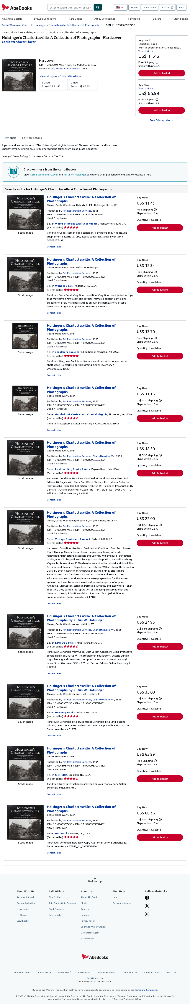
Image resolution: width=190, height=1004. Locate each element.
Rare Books (75, 18)
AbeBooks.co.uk (22, 972)
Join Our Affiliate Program (62, 903)
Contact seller (54, 246)
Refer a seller (55, 914)
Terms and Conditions (146, 989)
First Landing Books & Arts (72, 469)
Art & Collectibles (104, 18)
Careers (85, 909)
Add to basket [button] (161, 73)
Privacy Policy (88, 920)
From (51, 84)
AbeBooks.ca (130, 972)
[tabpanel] (67, 150)
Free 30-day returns (161, 120)
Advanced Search (12, 18)
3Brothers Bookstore (68, 351)
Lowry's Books (64, 642)
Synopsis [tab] (11, 138)
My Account (150, 7)
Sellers (157, 18)
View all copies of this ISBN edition (60, 76)
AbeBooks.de (44, 972)
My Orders (22, 914)
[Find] (98, 7)
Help (181, 7)
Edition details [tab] (32, 138)
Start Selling (180, 18)
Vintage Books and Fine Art (72, 539)
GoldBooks (62, 833)
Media (84, 903)
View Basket (23, 920)
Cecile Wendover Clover (44, 174)
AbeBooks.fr (64, 972)
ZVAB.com (171, 972)
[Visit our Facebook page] (147, 898)
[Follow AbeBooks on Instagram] (147, 914)
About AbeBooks (90, 897)
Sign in (134, 7)
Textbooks (134, 18)
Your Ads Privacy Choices (94, 926)
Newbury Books (65, 712)
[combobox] (70, 7)
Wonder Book (63, 285)
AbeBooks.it (84, 972)
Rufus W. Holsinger (75, 174)
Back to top (95, 881)
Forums (85, 914)
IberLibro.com (151, 972)
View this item (145, 51)
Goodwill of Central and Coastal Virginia (81, 414)
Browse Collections (45, 18)
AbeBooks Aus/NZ (107, 972)
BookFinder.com (95, 980)
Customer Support (122, 903)
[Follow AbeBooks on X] (147, 906)
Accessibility (87, 938)
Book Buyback (56, 909)
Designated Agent (90, 932)
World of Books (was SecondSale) (76, 223)
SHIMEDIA (61, 774)
